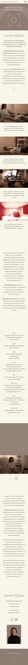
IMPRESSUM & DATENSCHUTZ (14, 653)
